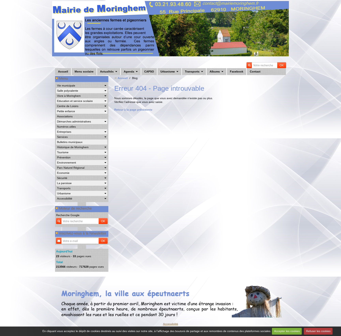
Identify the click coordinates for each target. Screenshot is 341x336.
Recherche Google (68, 215)
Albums (215, 71)
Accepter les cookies (287, 331)
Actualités (107, 71)
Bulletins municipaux (69, 142)
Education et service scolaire (75, 101)
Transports (192, 71)
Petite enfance (66, 111)
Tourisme (62, 152)
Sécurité (62, 178)
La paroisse (64, 183)
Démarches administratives (74, 121)
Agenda (129, 71)
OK (282, 65)
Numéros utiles (66, 126)
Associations (65, 116)
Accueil (63, 71)
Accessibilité (64, 198)
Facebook (236, 71)
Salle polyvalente (67, 90)
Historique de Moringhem (73, 147)
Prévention (63, 157)
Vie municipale (66, 85)
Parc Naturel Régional (70, 167)
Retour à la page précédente (133, 109)
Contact (255, 71)
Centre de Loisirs (67, 106)
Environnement (66, 162)
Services (62, 136)
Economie (63, 172)
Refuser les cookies (318, 331)
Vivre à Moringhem (69, 95)
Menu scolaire (84, 71)
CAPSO (149, 71)
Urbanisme (167, 71)
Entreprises (64, 131)
